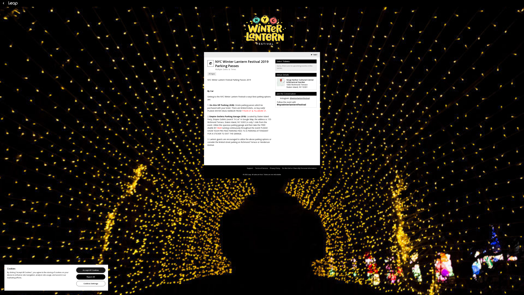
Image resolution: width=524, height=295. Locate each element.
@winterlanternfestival (300, 98)
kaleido (22, 3)
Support (250, 168)
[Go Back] (3, 3)
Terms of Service (261, 168)
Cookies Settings (91, 283)
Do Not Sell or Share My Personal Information (299, 168)
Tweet (315, 55)
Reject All (91, 277)
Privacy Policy (275, 168)
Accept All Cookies (91, 270)
